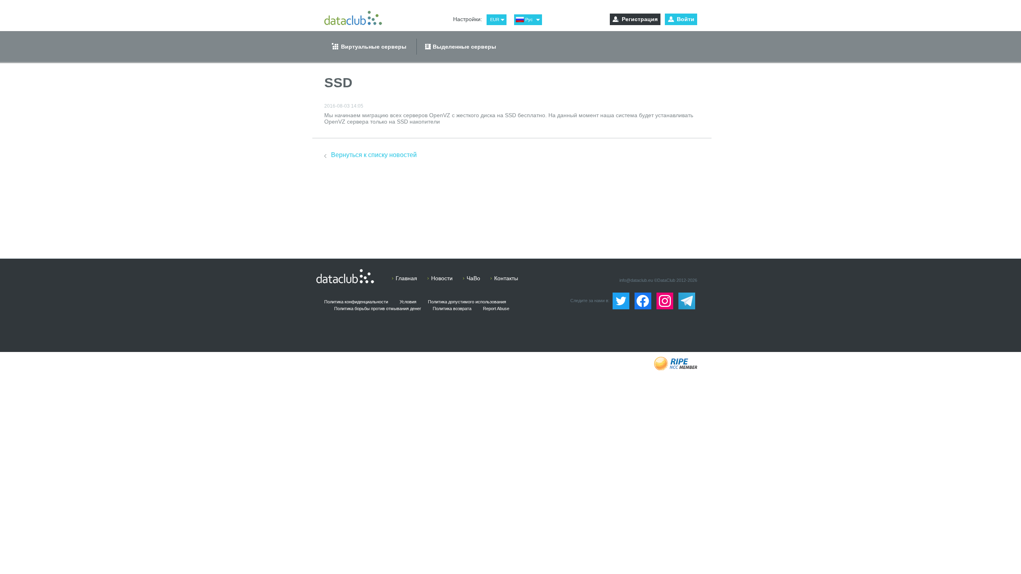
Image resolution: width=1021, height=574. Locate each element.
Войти (685, 19)
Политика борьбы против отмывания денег (377, 308)
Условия (408, 301)
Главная (406, 278)
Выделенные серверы (464, 46)
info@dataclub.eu (636, 280)
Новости (442, 278)
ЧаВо (473, 278)
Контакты (506, 278)
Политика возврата (452, 308)
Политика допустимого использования (467, 301)
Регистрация (640, 19)
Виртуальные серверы (373, 46)
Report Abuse (496, 308)
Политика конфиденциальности (356, 301)
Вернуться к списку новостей (374, 154)
